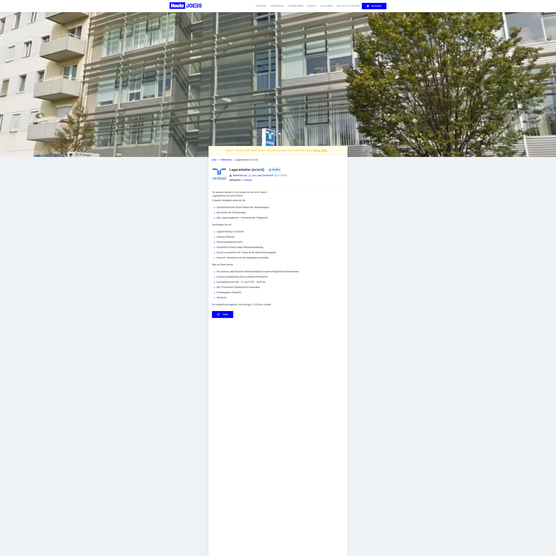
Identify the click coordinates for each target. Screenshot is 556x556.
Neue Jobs (320, 150)
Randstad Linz (240, 175)
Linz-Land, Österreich (262, 175)
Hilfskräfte (226, 159)
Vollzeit (248, 180)
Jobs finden (260, 6)
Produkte (312, 6)
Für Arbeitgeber (295, 6)
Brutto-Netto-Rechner (348, 6)
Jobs (213, 159)
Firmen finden (277, 6)
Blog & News (327, 6)
